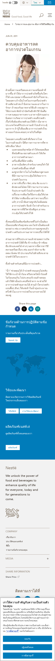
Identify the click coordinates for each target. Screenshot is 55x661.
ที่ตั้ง (8, 545)
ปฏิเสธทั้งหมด (27, 647)
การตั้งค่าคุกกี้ (27, 655)
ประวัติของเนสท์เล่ (14, 541)
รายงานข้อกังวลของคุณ (16, 549)
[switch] (15, 2)
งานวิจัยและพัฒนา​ (30, 411)
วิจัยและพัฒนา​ (16, 390)
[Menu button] (50, 15)
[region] (27, 629)
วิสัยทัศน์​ (12, 411)
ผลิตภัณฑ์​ (12, 447)
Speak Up (13, 340)
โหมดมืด (5, 2)
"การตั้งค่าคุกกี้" (12, 631)
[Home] (18, 14)
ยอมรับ (27, 638)
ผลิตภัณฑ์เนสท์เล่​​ (18, 426)
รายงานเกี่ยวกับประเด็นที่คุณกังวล (23, 333)
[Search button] (43, 14)
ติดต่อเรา (49, 2)
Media (27, 558)
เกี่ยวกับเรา (11, 537)
